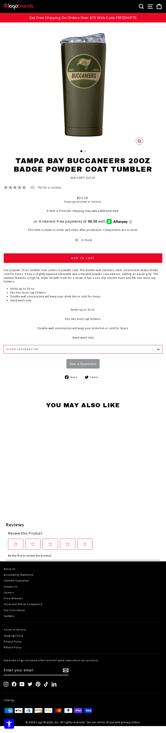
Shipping (69, 201)
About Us (9, 568)
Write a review (49, 187)
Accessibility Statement (19, 574)
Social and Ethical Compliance (23, 604)
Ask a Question (83, 363)
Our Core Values (14, 610)
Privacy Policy (13, 641)
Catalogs (9, 700)
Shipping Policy (13, 635)
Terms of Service (15, 629)
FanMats (9, 616)
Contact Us (11, 586)
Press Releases (13, 598)
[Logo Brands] (19, 6)
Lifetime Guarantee (16, 580)
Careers (9, 592)
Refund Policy (13, 647)
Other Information (22, 349)
